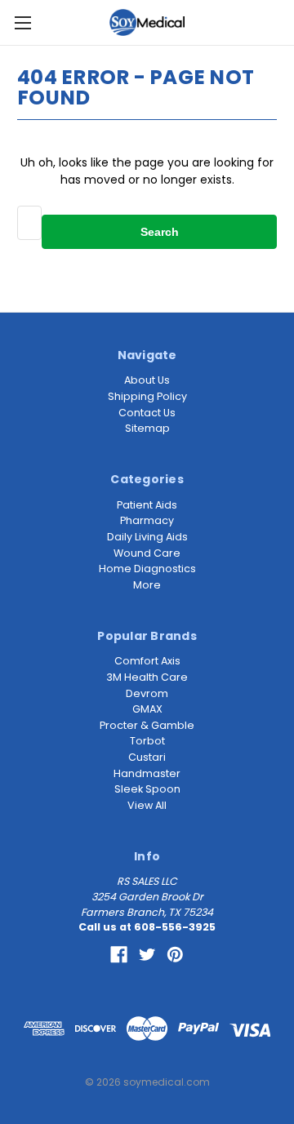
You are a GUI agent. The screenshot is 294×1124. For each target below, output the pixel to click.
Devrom (147, 693)
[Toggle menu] (22, 22)
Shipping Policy (147, 396)
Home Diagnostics (147, 568)
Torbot (147, 741)
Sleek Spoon (147, 789)
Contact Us (147, 413)
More (147, 585)
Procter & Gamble (147, 725)
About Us (147, 380)
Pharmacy (147, 520)
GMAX (147, 709)
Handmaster (147, 773)
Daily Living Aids (147, 537)
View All (147, 805)
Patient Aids (147, 505)
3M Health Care (147, 677)
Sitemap (147, 428)
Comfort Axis (147, 661)
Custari (147, 757)
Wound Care (147, 553)
